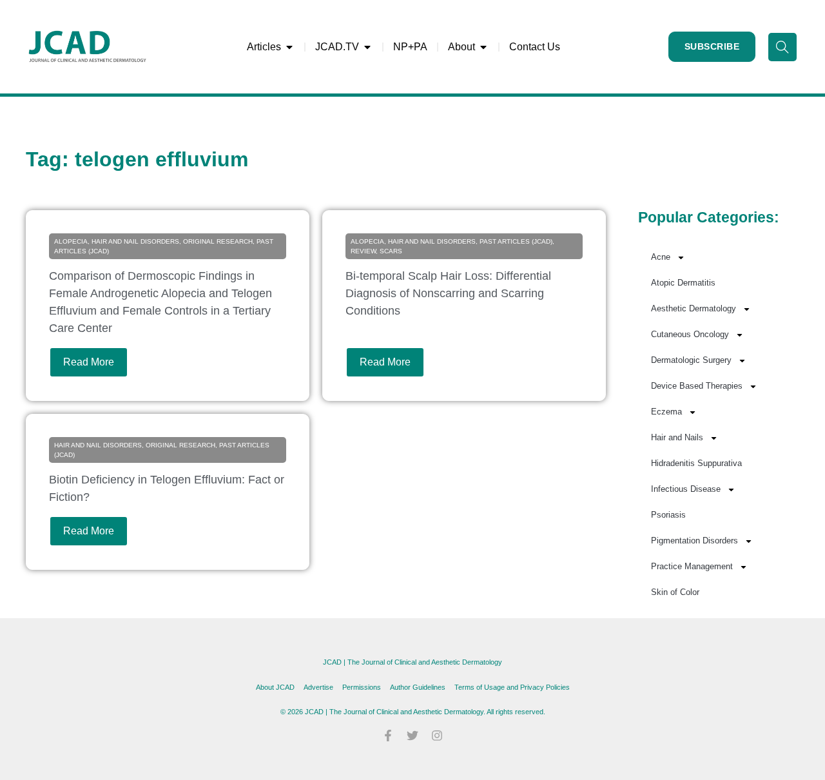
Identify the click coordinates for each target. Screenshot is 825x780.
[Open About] (483, 47)
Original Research (218, 241)
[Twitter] (412, 735)
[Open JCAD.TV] (367, 47)
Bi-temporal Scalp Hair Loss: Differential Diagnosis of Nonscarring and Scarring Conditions (448, 293)
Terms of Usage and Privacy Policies (512, 687)
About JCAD (275, 687)
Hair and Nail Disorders (135, 241)
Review (363, 251)
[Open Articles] (289, 47)
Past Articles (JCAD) (516, 241)
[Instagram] (437, 735)
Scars (391, 251)
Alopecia (71, 241)
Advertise (318, 687)
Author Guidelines (417, 687)
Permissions (361, 687)
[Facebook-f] (388, 735)
